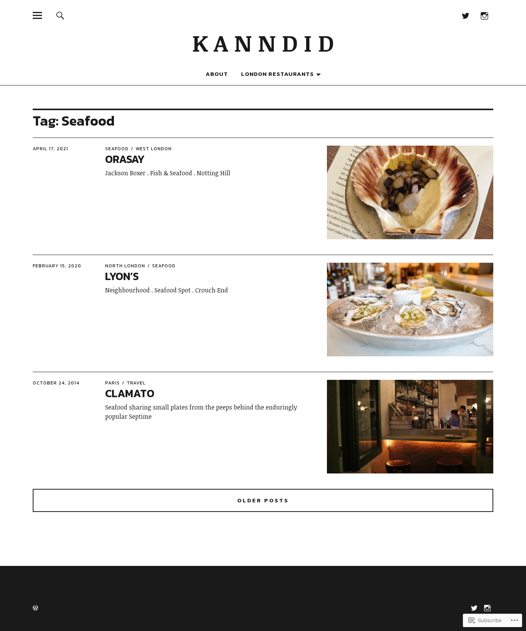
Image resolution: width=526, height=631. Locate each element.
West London (154, 148)
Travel (136, 382)
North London (125, 265)
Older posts (263, 500)
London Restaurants (277, 73)
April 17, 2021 (50, 148)
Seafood (117, 148)
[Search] (60, 15)
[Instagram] (484, 15)
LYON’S (122, 276)
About (217, 73)
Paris (112, 382)
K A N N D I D (263, 42)
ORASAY (124, 159)
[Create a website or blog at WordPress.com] (35, 608)
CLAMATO (129, 393)
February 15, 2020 (57, 265)
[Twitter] (465, 15)
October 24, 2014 (56, 382)
